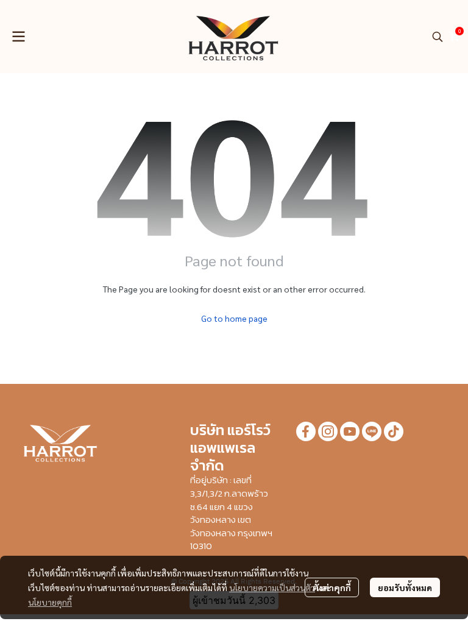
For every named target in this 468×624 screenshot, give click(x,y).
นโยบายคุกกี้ (50, 602)
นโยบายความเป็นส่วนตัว (272, 587)
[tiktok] (393, 431)
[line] (371, 431)
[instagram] (328, 431)
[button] (437, 36)
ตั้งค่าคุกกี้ (332, 587)
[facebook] (306, 431)
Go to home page (234, 318)
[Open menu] (18, 36)
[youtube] (350, 431)
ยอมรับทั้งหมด (405, 587)
